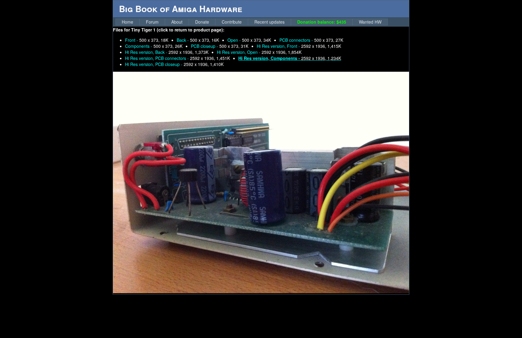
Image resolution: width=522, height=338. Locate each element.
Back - (198, 40)
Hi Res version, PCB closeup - (174, 64)
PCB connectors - (311, 40)
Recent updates (269, 22)
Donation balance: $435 (321, 22)
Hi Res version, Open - (259, 52)
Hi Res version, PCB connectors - (177, 58)
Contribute (232, 22)
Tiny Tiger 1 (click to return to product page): (177, 30)
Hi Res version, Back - (166, 52)
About (176, 22)
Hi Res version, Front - (299, 46)
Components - (153, 46)
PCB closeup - (219, 46)
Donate (202, 22)
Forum (152, 22)
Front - (146, 40)
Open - (249, 40)
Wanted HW (370, 22)
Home (127, 22)
